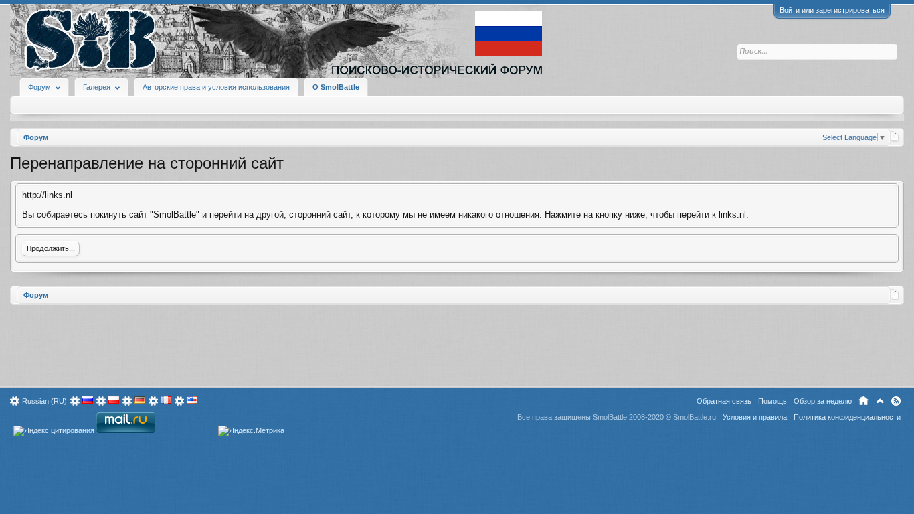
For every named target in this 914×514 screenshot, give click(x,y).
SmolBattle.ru (694, 417)
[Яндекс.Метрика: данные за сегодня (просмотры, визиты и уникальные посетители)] (251, 431)
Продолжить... (51, 249)
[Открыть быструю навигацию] (895, 136)
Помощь (772, 401)
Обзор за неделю (823, 401)
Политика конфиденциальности (847, 417)
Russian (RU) (44, 401)
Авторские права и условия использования (216, 87)
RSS (896, 401)
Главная (863, 401)
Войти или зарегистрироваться (832, 10)
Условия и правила (755, 417)
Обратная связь (724, 401)
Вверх (880, 401)
